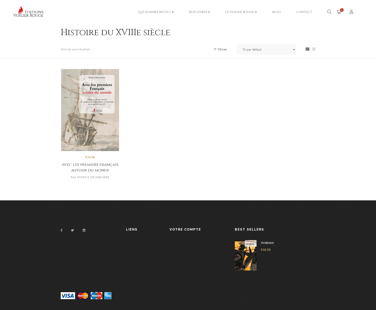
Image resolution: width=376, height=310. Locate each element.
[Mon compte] (352, 12)
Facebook (61, 230)
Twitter (72, 230)
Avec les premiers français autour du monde (90, 167)
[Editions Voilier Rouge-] (37, 12)
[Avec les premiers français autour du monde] (90, 110)
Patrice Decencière (93, 177)
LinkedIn (84, 230)
